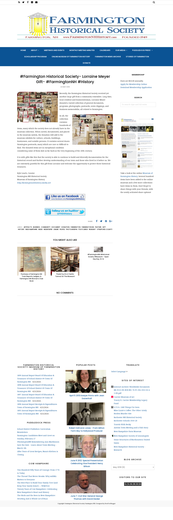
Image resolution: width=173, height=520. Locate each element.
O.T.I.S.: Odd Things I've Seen (126, 407)
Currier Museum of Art (124, 397)
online (56, 229)
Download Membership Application (136, 87)
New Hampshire (31, 229)
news (40, 229)
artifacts (28, 227)
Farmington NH (88, 227)
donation (65, 227)
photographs (71, 229)
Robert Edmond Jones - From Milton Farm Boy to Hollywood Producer (86, 429)
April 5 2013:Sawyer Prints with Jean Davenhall (86, 397)
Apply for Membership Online (133, 84)
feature (98, 227)
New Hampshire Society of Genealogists (131, 436)
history (21, 229)
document (56, 227)
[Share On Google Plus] (111, 221)
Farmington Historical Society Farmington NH (80, 503)
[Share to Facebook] (97, 221)
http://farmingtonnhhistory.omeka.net (34, 183)
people (62, 229)
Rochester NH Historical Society (128, 417)
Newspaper (48, 229)
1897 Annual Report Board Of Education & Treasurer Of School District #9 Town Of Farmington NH (35, 398)
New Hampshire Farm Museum (127, 431)
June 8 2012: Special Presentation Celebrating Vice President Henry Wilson (86, 463)
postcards (83, 229)
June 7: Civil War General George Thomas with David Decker (87, 497)
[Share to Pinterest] (106, 221)
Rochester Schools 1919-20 (125, 421)
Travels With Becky (122, 424)
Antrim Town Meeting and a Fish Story (131, 428)
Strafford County (104, 229)
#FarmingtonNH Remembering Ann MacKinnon (38, 442)
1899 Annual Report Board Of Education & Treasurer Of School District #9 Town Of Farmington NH (35, 378)
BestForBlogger (110, 503)
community (45, 227)
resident (92, 229)
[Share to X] (101, 221)
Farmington (76, 227)
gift (104, 227)
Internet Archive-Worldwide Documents (132, 387)
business (36, 227)
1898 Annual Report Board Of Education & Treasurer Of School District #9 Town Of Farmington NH (35, 388)
